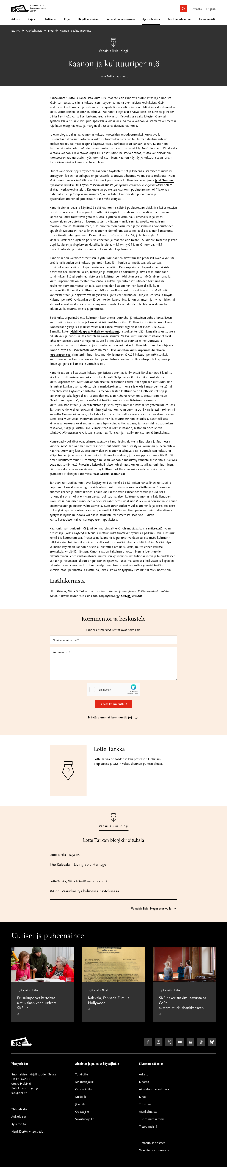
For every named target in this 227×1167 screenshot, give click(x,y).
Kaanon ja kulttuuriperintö (75, 30)
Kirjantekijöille (84, 1082)
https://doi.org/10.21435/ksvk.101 (120, 596)
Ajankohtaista (151, 19)
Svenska (197, 9)
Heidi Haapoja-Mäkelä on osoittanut (94, 331)
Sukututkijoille (84, 1119)
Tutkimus (51, 19)
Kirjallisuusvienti (88, 19)
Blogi (51, 30)
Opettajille (82, 1112)
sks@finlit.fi (19, 1093)
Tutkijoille (81, 1074)
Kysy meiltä (18, 1124)
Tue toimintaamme (179, 19)
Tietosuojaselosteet (152, 1143)
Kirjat (67, 19)
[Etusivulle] (21, 1044)
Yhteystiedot (19, 1109)
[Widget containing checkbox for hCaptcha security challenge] (113, 689)
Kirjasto (32, 19)
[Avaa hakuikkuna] (183, 8)
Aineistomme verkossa (121, 19)
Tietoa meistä (207, 19)
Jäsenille (80, 1104)
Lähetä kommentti (111, 704)
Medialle (80, 1097)
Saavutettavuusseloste (154, 1150)
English (211, 9)
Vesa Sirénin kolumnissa (109, 474)
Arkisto (15, 19)
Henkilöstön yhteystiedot (28, 1131)
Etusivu (15, 30)
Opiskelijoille (83, 1089)
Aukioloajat (18, 1117)
